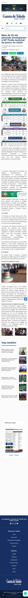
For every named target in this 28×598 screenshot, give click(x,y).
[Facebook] (7, 23)
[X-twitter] (12, 23)
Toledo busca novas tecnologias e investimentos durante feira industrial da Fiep (9, 360)
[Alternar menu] (2, 28)
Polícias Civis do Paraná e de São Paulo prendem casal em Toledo (9, 396)
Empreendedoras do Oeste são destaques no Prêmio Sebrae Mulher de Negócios (8, 369)
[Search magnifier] (25, 28)
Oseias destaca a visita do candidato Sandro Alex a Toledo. (9, 378)
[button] (4, 53)
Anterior (11, 455)
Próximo (16, 455)
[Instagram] (16, 23)
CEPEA (5, 2)
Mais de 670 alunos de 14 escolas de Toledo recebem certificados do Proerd (7, 387)
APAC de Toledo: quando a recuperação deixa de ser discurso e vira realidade (7, 351)
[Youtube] (21, 23)
